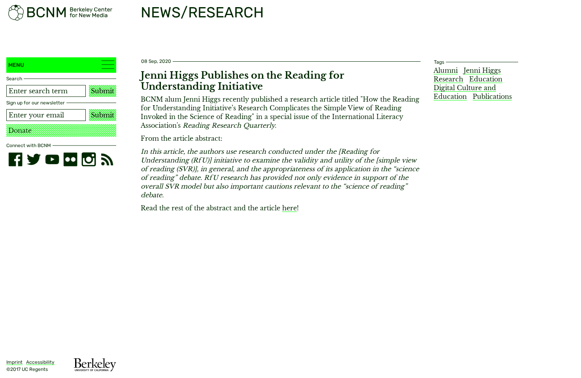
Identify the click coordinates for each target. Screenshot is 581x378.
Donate (20, 130)
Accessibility (40, 362)
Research (448, 79)
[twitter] (34, 159)
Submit (102, 91)
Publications (492, 96)
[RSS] (107, 159)
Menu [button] (16, 65)
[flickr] (70, 159)
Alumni (446, 70)
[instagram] (88, 159)
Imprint (14, 362)
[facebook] (15, 159)
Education (485, 79)
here (289, 208)
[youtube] (52, 159)
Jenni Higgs (482, 70)
